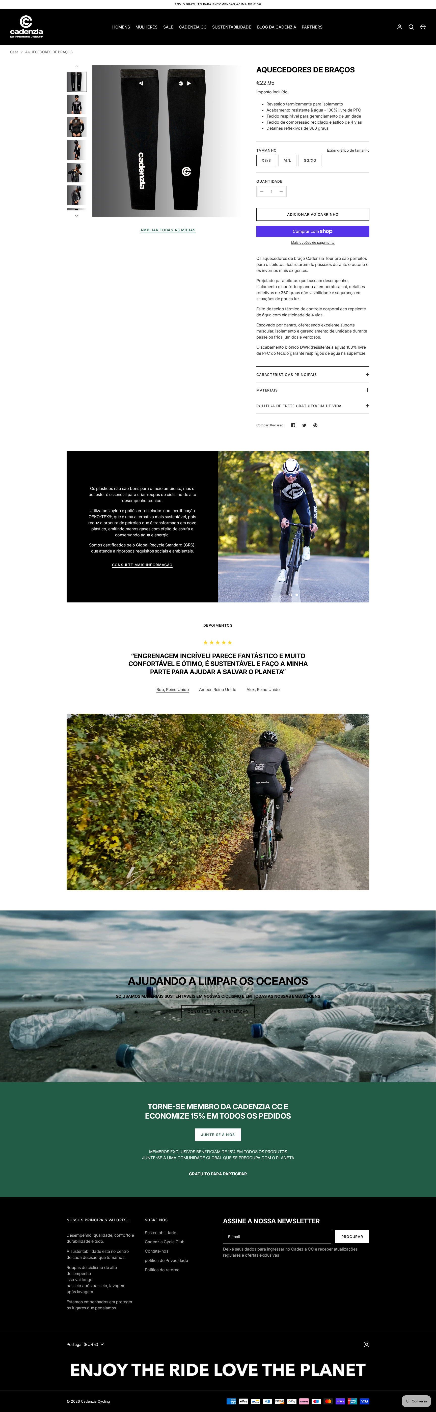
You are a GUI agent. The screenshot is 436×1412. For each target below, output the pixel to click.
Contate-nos (156, 1251)
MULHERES (146, 27)
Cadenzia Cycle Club (164, 1241)
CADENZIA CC (193, 27)
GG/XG (310, 160)
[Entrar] (399, 27)
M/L (287, 160)
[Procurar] (411, 27)
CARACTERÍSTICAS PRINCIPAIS (286, 374)
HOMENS (121, 27)
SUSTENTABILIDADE (231, 27)
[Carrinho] (422, 27)
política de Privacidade (166, 1260)
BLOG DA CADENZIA (276, 27)
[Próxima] (77, 215)
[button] (217, 689)
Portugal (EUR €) (82, 1344)
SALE (168, 27)
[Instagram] (366, 1344)
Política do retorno (162, 1269)
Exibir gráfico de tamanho (348, 150)
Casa (14, 52)
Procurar (352, 1236)
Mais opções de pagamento (313, 242)
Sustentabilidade (160, 1232)
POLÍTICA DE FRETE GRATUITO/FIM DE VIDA (299, 406)
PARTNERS (312, 27)
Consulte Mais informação (218, 1011)
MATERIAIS (267, 390)
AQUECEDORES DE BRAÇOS (49, 52)
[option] (293, 526)
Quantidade (269, 181)
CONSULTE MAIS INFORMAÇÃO (142, 565)
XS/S (266, 160)
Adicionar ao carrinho (313, 214)
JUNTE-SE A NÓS (218, 1134)
